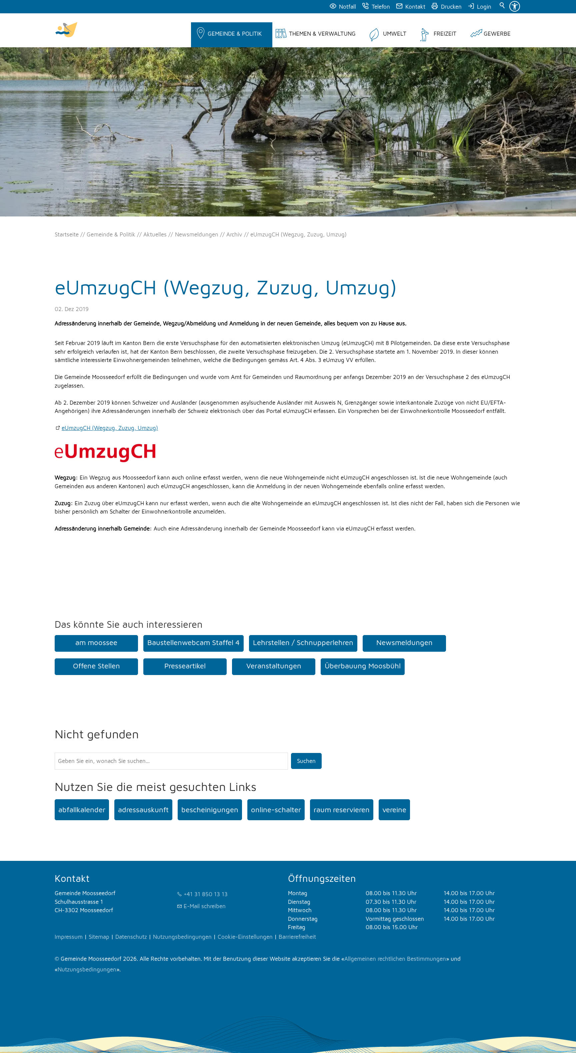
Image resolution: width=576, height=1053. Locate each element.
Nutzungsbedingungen (182, 936)
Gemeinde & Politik (235, 33)
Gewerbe (497, 33)
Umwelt (394, 33)
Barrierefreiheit (297, 936)
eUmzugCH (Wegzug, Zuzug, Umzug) (110, 428)
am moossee (96, 642)
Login (484, 6)
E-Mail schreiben (205, 906)
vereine (394, 809)
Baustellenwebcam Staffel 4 (193, 642)
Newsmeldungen (404, 642)
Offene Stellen (96, 665)
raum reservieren (342, 809)
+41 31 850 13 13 (206, 894)
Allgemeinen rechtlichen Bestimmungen (395, 958)
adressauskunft (143, 809)
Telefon (381, 6)
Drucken (451, 6)
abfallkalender (81, 809)
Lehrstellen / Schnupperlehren (303, 642)
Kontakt (415, 6)
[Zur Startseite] (66, 30)
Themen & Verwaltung (322, 33)
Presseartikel (185, 665)
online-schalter (276, 809)
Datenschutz (131, 936)
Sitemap (99, 936)
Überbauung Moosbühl (363, 665)
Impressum (69, 936)
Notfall (347, 6)
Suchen (306, 761)
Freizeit (445, 33)
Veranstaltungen (273, 665)
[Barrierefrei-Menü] (514, 6)
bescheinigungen (209, 809)
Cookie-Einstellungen (245, 936)
